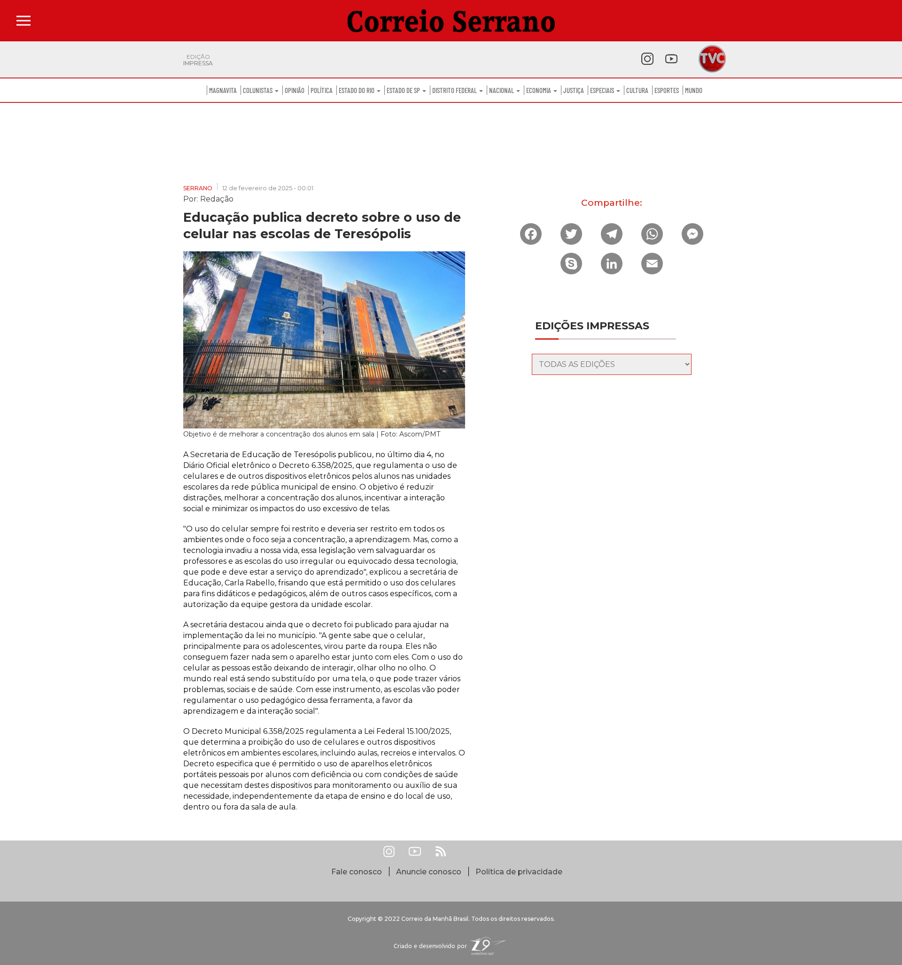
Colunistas (258, 90)
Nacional (502, 90)
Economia (539, 90)
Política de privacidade (518, 871)
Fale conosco (356, 871)
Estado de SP (404, 90)
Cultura (637, 90)
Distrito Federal (455, 90)
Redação (216, 198)
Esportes (666, 90)
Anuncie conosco (428, 871)
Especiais (602, 90)
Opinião (294, 90)
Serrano (197, 188)
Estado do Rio (357, 90)
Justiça (573, 90)
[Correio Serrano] (451, 21)
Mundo (693, 90)
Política (322, 90)
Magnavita (223, 90)
